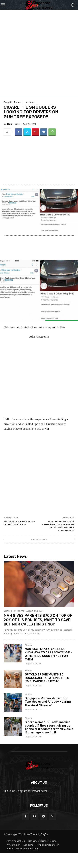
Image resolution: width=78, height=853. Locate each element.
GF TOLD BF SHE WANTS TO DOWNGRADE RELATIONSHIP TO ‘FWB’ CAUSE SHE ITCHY (47, 678)
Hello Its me (13, 124)
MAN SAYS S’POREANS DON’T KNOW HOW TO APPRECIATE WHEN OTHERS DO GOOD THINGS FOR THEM (49, 654)
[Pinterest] (35, 132)
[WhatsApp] (52, 132)
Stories (7, 611)
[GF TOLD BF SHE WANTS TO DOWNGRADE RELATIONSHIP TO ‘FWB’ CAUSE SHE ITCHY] (13, 679)
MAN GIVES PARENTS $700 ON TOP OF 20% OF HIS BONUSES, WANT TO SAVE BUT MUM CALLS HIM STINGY (38, 619)
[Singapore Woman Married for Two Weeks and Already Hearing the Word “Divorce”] (13, 702)
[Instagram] (34, 816)
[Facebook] (18, 132)
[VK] (43, 132)
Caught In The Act (12, 102)
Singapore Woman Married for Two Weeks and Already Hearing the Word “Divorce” (48, 701)
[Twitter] (27, 132)
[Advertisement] (39, 49)
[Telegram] (43, 816)
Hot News (29, 102)
